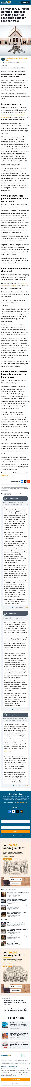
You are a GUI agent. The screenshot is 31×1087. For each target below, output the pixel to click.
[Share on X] (25, 481)
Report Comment (20, 607)
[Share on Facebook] (22, 481)
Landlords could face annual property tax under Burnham (17, 930)
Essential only (15, 1083)
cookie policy (12, 1075)
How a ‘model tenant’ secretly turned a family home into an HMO (17, 913)
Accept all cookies (15, 1079)
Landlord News (13, 67)
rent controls (20, 488)
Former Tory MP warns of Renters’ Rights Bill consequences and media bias (19, 1044)
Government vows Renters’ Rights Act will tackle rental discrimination (18, 893)
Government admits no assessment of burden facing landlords (17, 906)
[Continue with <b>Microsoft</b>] (21, 811)
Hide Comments (17, 494)
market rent (13, 488)
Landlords (6, 488)
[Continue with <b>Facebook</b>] (9, 811)
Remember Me (6, 835)
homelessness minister (17, 487)
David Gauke (7, 487)
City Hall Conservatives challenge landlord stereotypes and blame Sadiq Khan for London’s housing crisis (18, 1024)
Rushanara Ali (4, 490)
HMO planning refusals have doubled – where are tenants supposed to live (17, 923)
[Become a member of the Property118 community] (15, 859)
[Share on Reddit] (28, 481)
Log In (15, 831)
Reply (26, 607)
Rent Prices (26, 488)
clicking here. (5, 475)
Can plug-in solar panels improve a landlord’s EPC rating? (16, 942)
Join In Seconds (22, 803)
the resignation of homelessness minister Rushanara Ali (13, 115)
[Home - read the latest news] (9, 2)
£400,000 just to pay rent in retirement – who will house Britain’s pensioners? (17, 900)
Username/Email (5, 819)
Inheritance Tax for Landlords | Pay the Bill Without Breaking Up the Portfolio (15, 1010)
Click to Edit (7, 752)
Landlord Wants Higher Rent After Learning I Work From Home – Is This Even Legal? (15, 1002)
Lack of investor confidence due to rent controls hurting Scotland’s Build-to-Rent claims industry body (19, 1035)
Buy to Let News (5, 67)
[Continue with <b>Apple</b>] (13, 811)
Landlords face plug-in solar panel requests (18, 936)
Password (3, 825)
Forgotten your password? (18, 835)
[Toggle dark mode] (19, 2)
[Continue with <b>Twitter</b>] (17, 811)
